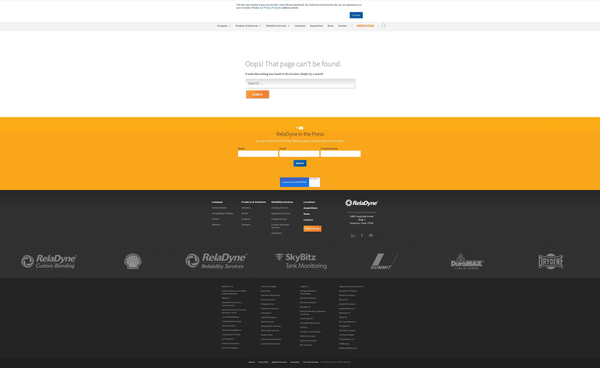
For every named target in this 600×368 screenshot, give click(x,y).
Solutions (246, 224)
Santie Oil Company (347, 304)
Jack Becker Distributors (270, 344)
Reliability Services (276, 25)
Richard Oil (343, 299)
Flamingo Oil (266, 313)
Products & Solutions (246, 25)
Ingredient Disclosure (279, 362)
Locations (300, 25)
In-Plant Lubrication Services (280, 226)
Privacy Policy (271, 7)
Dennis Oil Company (230, 348)
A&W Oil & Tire (227, 286)
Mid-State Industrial (308, 298)
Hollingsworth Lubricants (271, 326)
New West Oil (305, 307)
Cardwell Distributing (230, 317)
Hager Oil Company (269, 317)
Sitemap (251, 362)
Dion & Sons (265, 291)
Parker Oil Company (308, 336)
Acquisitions (316, 25)
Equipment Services (280, 213)
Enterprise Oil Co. (267, 304)
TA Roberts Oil (344, 326)
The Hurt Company (346, 335)
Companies (276, 233)
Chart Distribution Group (231, 321)
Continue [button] (356, 15)
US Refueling (344, 344)
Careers (215, 219)
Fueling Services (279, 219)
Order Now (365, 26)
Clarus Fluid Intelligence (231, 330)
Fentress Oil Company (269, 308)
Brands (245, 213)
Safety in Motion (219, 207)
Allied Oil (225, 298)
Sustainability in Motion (222, 213)
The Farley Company (347, 330)
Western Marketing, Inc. (348, 348)
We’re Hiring (312, 228)
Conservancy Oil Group (231, 334)
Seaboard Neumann (347, 308)
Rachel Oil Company (347, 295)
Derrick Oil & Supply (268, 286)
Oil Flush (303, 327)
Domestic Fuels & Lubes (270, 295)
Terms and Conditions (311, 362)
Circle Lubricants (228, 326)
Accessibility (295, 362)
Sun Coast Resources (347, 321)
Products (246, 219)
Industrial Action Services (271, 339)
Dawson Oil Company (230, 343)
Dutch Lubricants (268, 299)
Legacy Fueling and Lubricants (351, 286)
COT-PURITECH (228, 339)
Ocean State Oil (306, 318)
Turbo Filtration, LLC (347, 339)
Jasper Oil (304, 286)
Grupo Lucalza (267, 335)
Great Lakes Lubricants (270, 330)
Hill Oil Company (267, 321)
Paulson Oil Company (308, 340)
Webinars (216, 224)
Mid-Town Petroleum (308, 302)
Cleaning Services (279, 207)
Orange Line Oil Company (310, 331)
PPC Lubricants (306, 345)
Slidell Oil (343, 317)
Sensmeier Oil (344, 313)
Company (222, 25)
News (330, 25)
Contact (342, 25)
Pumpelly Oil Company (348, 291)
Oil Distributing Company (310, 323)
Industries (246, 207)
